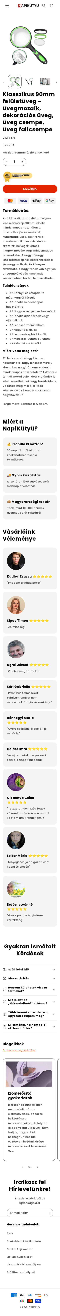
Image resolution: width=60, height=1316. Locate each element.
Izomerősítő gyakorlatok (20, 1096)
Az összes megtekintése (19, 1050)
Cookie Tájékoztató (20, 1249)
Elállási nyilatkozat (20, 1257)
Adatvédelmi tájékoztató (24, 1241)
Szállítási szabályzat (21, 1272)
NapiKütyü (34, 1307)
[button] (7, 5)
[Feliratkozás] (49, 1213)
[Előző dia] (3, 82)
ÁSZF (10, 1233)
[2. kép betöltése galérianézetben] (30, 81)
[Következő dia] (56, 82)
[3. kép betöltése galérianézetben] (45, 81)
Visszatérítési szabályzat (24, 1264)
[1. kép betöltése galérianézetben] (15, 81)
